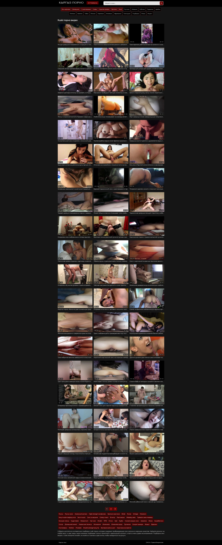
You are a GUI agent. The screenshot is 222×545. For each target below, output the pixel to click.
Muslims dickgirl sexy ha (91, 528)
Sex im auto (81, 517)
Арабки (157, 9)
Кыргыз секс (62, 542)
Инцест (150, 13)
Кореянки (101, 13)
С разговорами (86, 9)
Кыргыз (71, 2)
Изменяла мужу (116, 524)
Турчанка (127, 524)
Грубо (121, 521)
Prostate (78, 528)
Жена (150, 521)
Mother (71, 528)
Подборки (136, 13)
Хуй (116, 521)
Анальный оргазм (81, 514)
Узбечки (142, 9)
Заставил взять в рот (108, 528)
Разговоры (121, 517)
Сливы (95, 9)
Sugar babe (75, 521)
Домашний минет (71, 524)
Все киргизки (66, 9)
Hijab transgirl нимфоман (97, 514)
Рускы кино (69, 514)
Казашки (134, 9)
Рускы (61, 514)
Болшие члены (64, 521)
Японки (93, 13)
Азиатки (79, 13)
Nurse (129, 514)
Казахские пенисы (85, 524)
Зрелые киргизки (114, 514)
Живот (147, 524)
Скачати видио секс (132, 521)
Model (100, 521)
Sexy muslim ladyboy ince (67, 517)
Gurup (61, 524)
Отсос (111, 521)
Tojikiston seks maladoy (145, 517)
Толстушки (126, 13)
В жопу (112, 517)
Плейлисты (93, 3)
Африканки (117, 13)
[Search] (161, 3)
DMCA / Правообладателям (154, 542)
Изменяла (106, 524)
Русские (126, 9)
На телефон (63, 528)
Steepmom (84, 521)
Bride (123, 514)
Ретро (143, 13)
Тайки (86, 13)
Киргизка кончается (124, 528)
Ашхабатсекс (158, 521)
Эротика (114, 9)
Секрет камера (137, 524)
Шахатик (144, 521)
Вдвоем (154, 524)
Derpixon (143, 514)
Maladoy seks (131, 517)
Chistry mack (104, 517)
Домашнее (75, 9)
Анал (120, 9)
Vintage (135, 514)
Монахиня (97, 524)
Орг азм (93, 521)
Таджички (150, 9)
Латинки (72, 13)
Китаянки (109, 13)
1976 (105, 521)
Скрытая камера (104, 9)
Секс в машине (92, 517)
